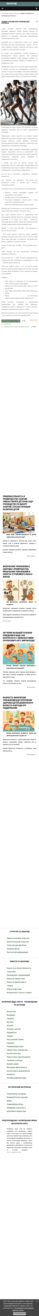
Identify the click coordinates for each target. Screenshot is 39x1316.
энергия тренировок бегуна (21, 327)
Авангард (12, 4)
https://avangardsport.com (14, 1152)
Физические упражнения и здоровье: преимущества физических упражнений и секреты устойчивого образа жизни (17, 571)
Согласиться (19, 1313)
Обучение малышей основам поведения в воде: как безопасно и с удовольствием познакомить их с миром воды (19, 636)
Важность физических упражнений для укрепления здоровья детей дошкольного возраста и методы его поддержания (18, 702)
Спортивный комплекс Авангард (10, 13)
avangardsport (7, 324)
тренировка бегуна (8, 327)
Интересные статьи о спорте (12, 321)
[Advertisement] (19, 411)
